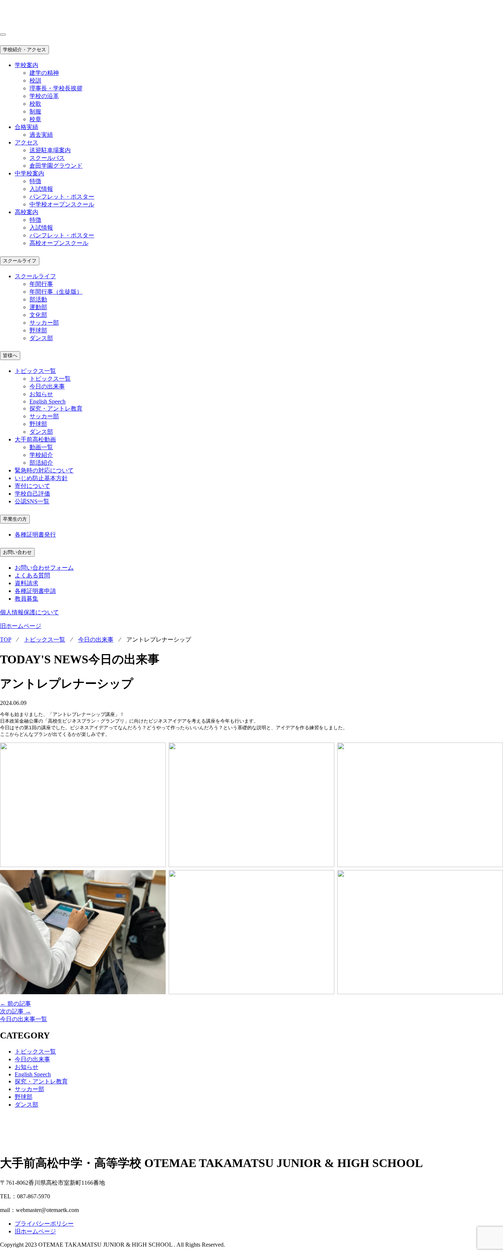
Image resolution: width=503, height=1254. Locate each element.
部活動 (38, 299)
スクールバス (47, 158)
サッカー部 (44, 322)
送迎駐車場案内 (50, 150)
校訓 (35, 80)
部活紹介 (41, 463)
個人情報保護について (29, 612)
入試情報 (41, 189)
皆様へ (10, 355)
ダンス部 (41, 338)
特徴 (35, 181)
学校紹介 (41, 455)
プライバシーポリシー (44, 1223)
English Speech (47, 401)
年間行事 (41, 284)
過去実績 (41, 135)
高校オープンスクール (58, 243)
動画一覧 (41, 447)
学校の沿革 (44, 96)
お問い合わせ (17, 552)
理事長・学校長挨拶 (55, 88)
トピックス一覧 (50, 378)
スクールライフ (19, 260)
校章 (35, 119)
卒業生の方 (15, 519)
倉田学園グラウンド (55, 166)
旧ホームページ (20, 626)
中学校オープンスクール (61, 204)
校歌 (35, 104)
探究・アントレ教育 (55, 408)
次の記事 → (15, 1011)
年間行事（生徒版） (55, 292)
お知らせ (41, 394)
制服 (35, 111)
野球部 (38, 330)
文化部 (38, 315)
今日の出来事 (47, 386)
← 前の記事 (15, 1003)
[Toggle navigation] (3, 35)
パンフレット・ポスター (61, 196)
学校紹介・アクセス (24, 49)
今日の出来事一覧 (23, 1019)
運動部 (38, 307)
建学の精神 (44, 73)
